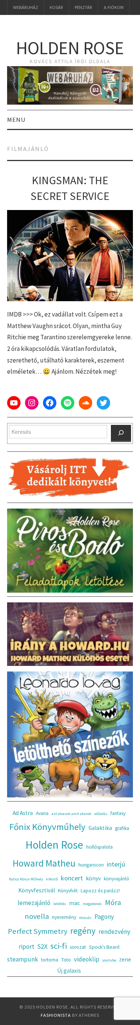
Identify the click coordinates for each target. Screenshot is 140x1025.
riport (26, 946)
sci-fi (58, 946)
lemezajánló (34, 903)
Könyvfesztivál (36, 890)
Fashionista (56, 1015)
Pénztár (83, 7)
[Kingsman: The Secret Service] (70, 255)
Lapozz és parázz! (100, 890)
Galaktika (100, 827)
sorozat (78, 947)
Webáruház (25, 7)
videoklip (86, 959)
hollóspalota (99, 847)
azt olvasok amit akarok (71, 813)
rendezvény (114, 931)
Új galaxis (69, 970)
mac (74, 903)
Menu (16, 119)
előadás (101, 813)
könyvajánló (116, 879)
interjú (116, 864)
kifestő (52, 879)
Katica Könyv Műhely (26, 879)
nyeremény (64, 917)
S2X (42, 946)
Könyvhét (68, 890)
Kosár (56, 7)
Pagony (104, 917)
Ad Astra (23, 812)
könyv (93, 878)
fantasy (118, 813)
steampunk (22, 959)
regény (83, 930)
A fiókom (114, 7)
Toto (66, 960)
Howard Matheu (44, 863)
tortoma (49, 960)
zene (125, 959)
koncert (72, 878)
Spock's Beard (104, 947)
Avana (42, 813)
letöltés (59, 903)
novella (37, 916)
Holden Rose (70, 48)
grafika (122, 828)
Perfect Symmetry (37, 931)
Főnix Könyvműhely (47, 827)
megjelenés (92, 903)
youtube (109, 960)
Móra (113, 902)
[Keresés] (121, 433)
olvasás (85, 917)
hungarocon (91, 865)
